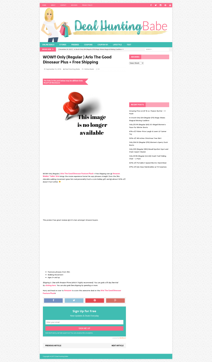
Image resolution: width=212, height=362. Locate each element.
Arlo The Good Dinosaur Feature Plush (76, 173)
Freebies (75, 44)
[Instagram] (160, 5)
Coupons (88, 44)
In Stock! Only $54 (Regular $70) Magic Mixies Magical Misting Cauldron (147, 119)
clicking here (50, 285)
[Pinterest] (165, 5)
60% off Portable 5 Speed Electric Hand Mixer (148, 162)
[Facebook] (151, 5)
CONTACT (63, 5)
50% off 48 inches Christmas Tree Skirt (145, 138)
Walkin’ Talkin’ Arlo (51, 176)
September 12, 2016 (53, 69)
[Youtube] (170, 5)
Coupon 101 (103, 44)
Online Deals (48, 44)
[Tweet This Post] (74, 300)
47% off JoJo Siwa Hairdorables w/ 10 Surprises (148, 167)
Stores (62, 44)
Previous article (53, 345)
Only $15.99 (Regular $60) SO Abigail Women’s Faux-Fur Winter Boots (147, 126)
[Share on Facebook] (53, 300)
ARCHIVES (74, 5)
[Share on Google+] (115, 300)
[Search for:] (157, 49)
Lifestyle (117, 44)
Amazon (116, 173)
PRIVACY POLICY (87, 5)
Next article (118, 345)
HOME (44, 5)
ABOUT (53, 5)
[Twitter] (156, 5)
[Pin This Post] (94, 300)
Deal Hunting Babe (72, 69)
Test (129, 44)
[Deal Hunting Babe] (106, 24)
